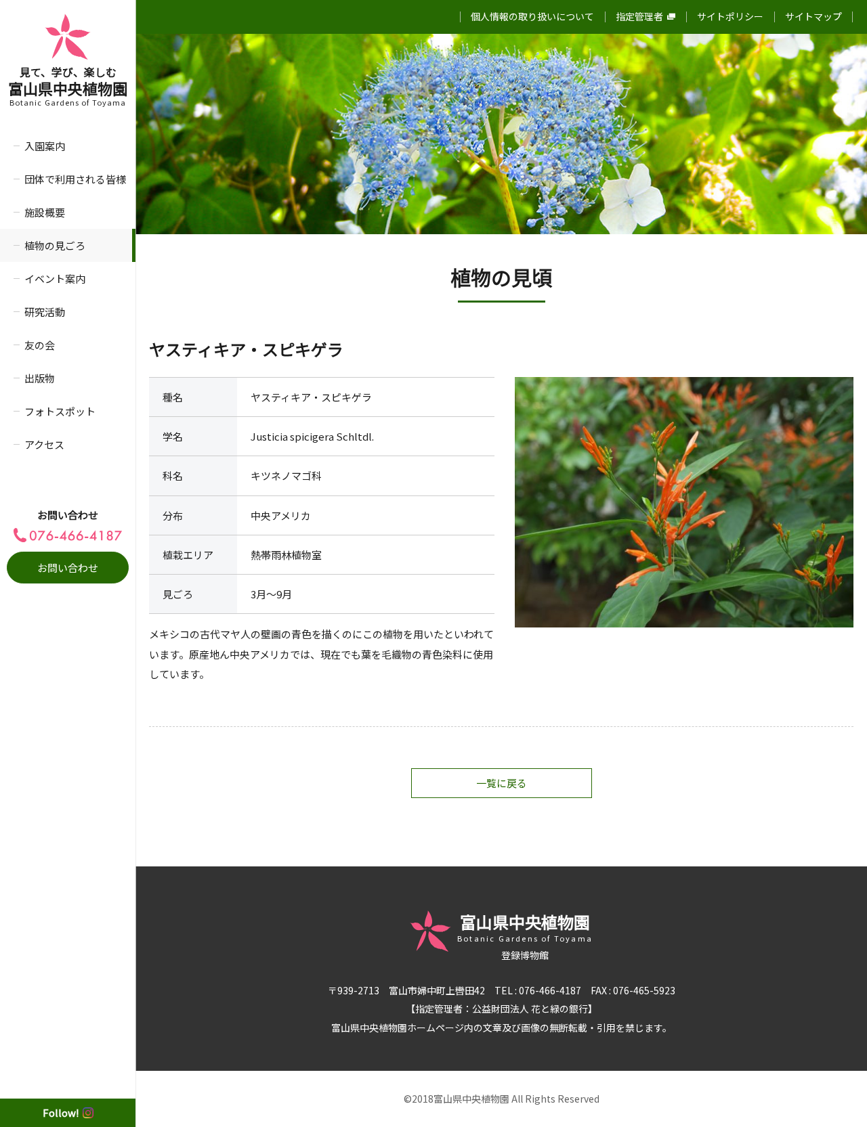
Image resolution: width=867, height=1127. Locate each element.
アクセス (44, 444)
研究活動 (44, 312)
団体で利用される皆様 (75, 179)
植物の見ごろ (54, 245)
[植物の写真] (684, 502)
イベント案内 (54, 278)
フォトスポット (60, 411)
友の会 (39, 345)
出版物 (39, 378)
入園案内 (44, 146)
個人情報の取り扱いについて (532, 16)
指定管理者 (639, 16)
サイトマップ (813, 16)
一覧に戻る (501, 783)
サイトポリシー (730, 16)
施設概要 (44, 212)
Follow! (61, 1112)
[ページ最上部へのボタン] (835, 1095)
